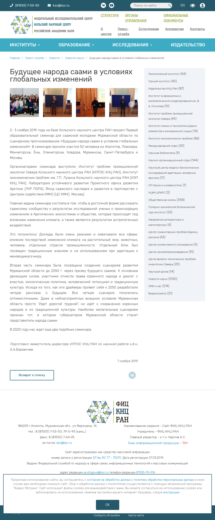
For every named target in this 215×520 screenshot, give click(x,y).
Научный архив (158, 271)
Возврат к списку (32, 375)
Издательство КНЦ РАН (163, 88)
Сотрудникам (149, 29)
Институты (23, 44)
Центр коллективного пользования (170, 244)
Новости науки (158, 279)
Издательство (188, 44)
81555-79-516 (145, 472)
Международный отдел (163, 145)
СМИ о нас (154, 286)
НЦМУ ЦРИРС (156, 192)
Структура (110, 15)
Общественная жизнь (162, 200)
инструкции (171, 492)
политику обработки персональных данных (164, 480)
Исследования (130, 44)
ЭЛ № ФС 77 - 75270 (107, 458)
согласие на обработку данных (109, 480)
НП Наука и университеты (165, 185)
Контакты (197, 29)
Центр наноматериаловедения (168, 252)
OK (107, 505)
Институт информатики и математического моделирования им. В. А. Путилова (173, 101)
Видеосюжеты (157, 293)
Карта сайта (136, 515)
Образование (74, 44)
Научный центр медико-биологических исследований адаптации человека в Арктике (173, 173)
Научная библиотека (161, 153)
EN (183, 5)
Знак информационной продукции (153, 443)
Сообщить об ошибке (107, 515)
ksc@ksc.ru (64, 443)
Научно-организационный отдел (169, 160)
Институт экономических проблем (170, 138)
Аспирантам (174, 29)
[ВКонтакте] (132, 375)
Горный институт (159, 81)
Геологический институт (164, 73)
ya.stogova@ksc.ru (96, 472)
